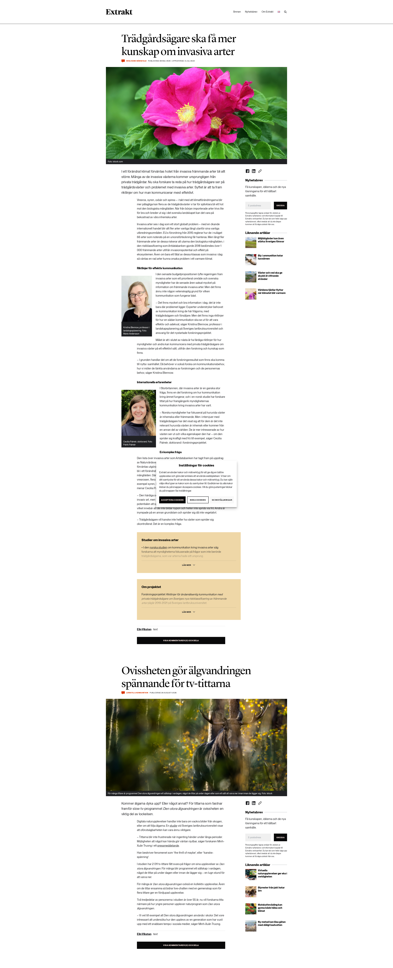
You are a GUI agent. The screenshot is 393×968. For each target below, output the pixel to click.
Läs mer (186, 565)
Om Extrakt (267, 11)
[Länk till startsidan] (119, 13)
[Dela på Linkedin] (253, 171)
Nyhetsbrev (251, 11)
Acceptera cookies (172, 500)
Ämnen (237, 11)
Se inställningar (222, 500)
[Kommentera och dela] (123, 60)
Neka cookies (198, 500)
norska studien (158, 547)
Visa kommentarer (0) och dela (181, 640)
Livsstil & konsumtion (137, 693)
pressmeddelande (168, 845)
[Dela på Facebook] (247, 171)
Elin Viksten (144, 629)
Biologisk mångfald (136, 61)
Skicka (280, 205)
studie (173, 825)
